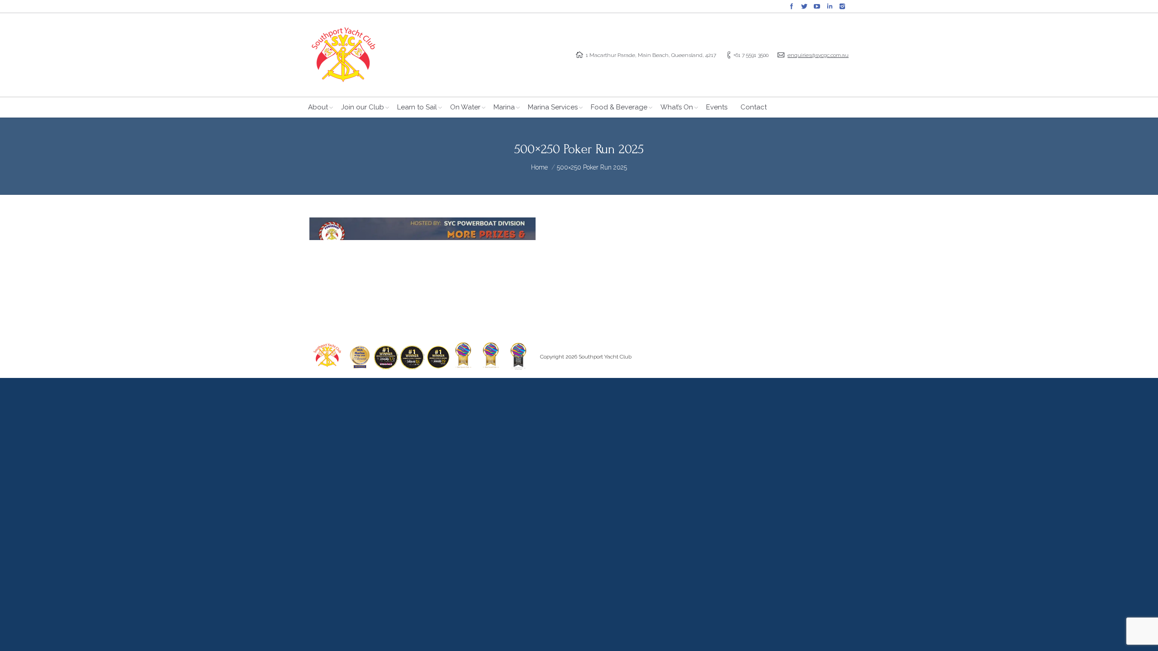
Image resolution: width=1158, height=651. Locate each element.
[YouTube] (817, 6)
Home (539, 167)
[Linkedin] (829, 6)
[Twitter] (804, 6)
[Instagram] (842, 6)
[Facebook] (791, 6)
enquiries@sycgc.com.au (818, 55)
